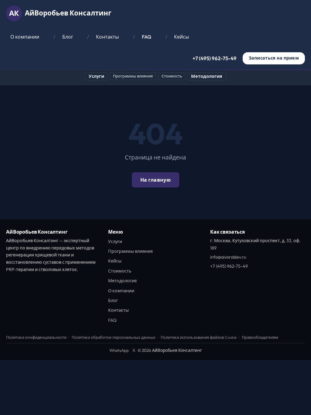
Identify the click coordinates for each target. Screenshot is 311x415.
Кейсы (181, 37)
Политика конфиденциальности (36, 337)
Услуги (96, 76)
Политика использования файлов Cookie (199, 337)
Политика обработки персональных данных (114, 337)
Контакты (107, 37)
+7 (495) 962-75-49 (215, 58)
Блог (67, 37)
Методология (206, 76)
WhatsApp (119, 350)
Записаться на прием (274, 58)
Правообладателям (260, 337)
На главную (155, 180)
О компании (24, 37)
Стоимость (172, 76)
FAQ (146, 37)
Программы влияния (133, 76)
